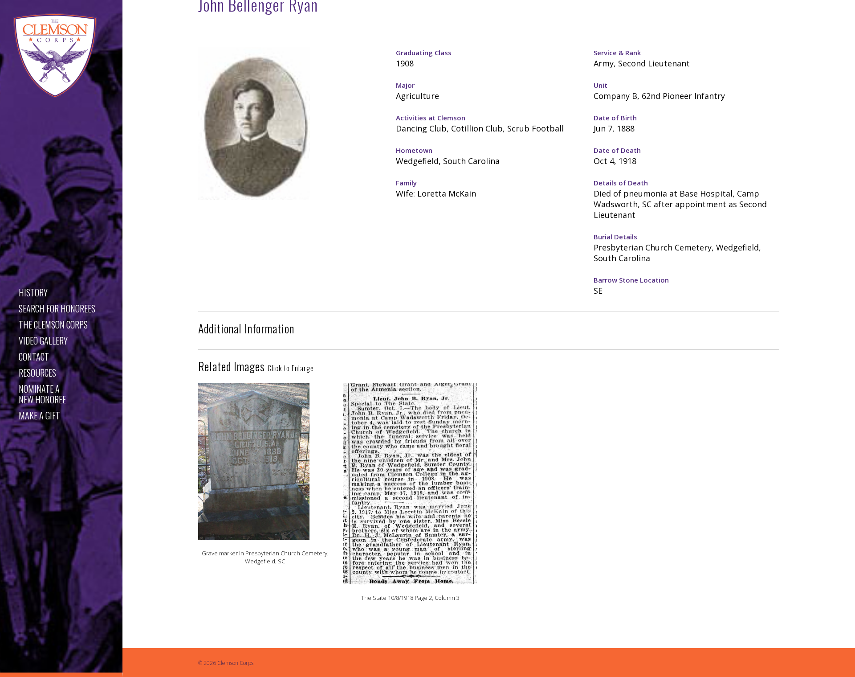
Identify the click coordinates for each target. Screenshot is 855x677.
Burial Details (615, 236)
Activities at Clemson (430, 117)
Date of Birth (615, 117)
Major (405, 85)
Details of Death (621, 182)
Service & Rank (617, 52)
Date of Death (617, 150)
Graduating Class (424, 52)
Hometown (414, 150)
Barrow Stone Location (631, 279)
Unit (600, 85)
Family (406, 182)
